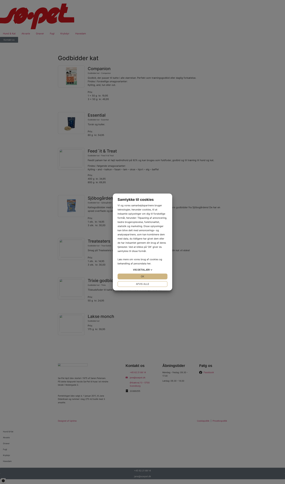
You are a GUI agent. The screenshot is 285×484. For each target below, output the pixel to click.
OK (142, 276)
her (149, 263)
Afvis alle (142, 283)
